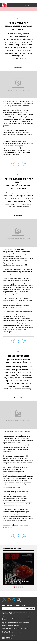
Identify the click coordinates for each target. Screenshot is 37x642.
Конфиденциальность (6, 637)
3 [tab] (18, 587)
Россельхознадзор (10, 431)
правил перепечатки (6, 618)
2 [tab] (16, 587)
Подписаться (29, 609)
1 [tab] (14, 587)
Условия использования (7, 638)
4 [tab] (20, 587)
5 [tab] (22, 587)
